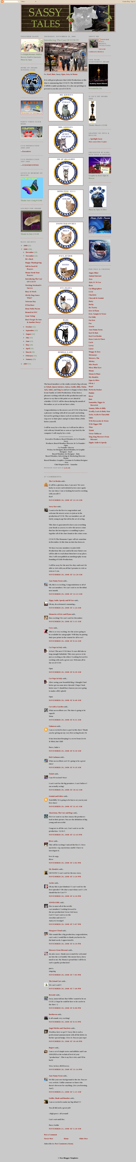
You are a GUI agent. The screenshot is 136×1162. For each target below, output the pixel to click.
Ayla (46, 390)
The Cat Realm (55, 481)
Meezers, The (94, 358)
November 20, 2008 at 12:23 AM (65, 594)
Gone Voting (30, 316)
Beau (91, 285)
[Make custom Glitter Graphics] (95, 139)
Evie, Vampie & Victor (97, 314)
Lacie (91, 342)
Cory (51, 628)
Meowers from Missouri (58, 950)
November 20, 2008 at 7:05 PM (65, 975)
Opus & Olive (94, 380)
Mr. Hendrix (54, 869)
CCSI (91, 292)
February (30, 356)
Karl (49, 74)
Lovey (91, 346)
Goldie (73, 387)
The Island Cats (55, 981)
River (51, 841)
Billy (78, 387)
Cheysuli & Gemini (96, 298)
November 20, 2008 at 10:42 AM (65, 790)
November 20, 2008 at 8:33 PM (65, 1022)
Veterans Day (30, 301)
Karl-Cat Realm (95, 336)
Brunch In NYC (31, 312)
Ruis (53, 74)
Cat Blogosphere (95, 289)
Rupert (51, 1048)
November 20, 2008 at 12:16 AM (65, 500)
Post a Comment (50, 1135)
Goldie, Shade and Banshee (59, 1098)
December (30, 252)
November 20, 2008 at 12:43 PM (65, 835)
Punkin (91, 393)
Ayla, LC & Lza (95, 282)
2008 (26, 249)
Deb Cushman (54, 757)
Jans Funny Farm (56, 581)
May (28, 345)
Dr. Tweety (93, 308)
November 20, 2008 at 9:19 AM (65, 767)
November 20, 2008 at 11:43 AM (65, 806)
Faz (90, 323)
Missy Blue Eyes (95, 368)
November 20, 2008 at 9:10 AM (65, 751)
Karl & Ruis (93, 333)
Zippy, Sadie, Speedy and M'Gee (61, 600)
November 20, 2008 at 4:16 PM (65, 896)
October (29, 327)
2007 (26, 364)
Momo (74, 74)
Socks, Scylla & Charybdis (99, 415)
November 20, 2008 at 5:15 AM (65, 622)
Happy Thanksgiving (33, 263)
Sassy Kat (53, 507)
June (28, 341)
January (29, 359)
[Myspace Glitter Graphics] (26, 151)
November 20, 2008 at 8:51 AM (65, 720)
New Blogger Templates (69, 1158)
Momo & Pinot (94, 374)
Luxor (91, 349)
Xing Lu (60, 390)
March (28, 352)
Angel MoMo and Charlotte (60, 1028)
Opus (63, 74)
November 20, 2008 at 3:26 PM (65, 877)
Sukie (51, 390)
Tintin (83, 387)
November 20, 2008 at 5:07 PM (65, 924)
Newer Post (48, 1139)
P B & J (92, 383)
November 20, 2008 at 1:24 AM (65, 608)
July (28, 338)
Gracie (91, 327)
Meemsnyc (93, 355)
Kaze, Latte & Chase (97, 339)
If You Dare (29, 305)
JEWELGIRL (54, 902)
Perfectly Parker (95, 390)
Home (66, 1139)
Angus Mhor (93, 273)
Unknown (52, 726)
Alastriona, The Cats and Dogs (61, 813)
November (30, 256)
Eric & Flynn (94, 311)
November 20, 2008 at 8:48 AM (65, 700)
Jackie (51, 883)
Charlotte (92, 295)
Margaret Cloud (55, 931)
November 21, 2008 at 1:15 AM (65, 1092)
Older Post (83, 1139)
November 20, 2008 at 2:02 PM (65, 863)
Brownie (52, 995)
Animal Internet (95, 276)
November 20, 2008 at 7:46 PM (65, 989)
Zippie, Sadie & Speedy (98, 443)
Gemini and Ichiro (56, 796)
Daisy (91, 301)
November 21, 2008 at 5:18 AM (65, 1129)
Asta (68, 74)
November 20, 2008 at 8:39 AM (65, 672)
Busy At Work (30, 292)
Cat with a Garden (56, 707)
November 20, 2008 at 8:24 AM (65, 641)
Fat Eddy (92, 317)
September (30, 330)
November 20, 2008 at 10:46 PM (65, 1041)
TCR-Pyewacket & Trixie (99, 421)
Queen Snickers (58, 387)
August (29, 334)
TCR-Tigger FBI (95, 424)
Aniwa (67, 387)
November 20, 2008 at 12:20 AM (65, 575)
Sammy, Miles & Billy (97, 408)
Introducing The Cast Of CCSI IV (61, 40)
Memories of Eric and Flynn (60, 614)
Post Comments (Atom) (64, 1144)
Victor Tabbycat (95, 434)
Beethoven (53, 1014)
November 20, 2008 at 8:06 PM (65, 1008)
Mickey (92, 361)
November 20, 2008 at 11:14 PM (65, 1069)
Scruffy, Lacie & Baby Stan (99, 411)
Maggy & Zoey (95, 352)
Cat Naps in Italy (55, 647)
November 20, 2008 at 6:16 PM (65, 944)
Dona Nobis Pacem (32, 309)
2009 (26, 246)
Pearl (91, 387)
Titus (91, 427)
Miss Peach (93, 365)
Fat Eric (92, 320)
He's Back (29, 259)
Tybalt (48, 387)
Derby (91, 304)
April (28, 348)
